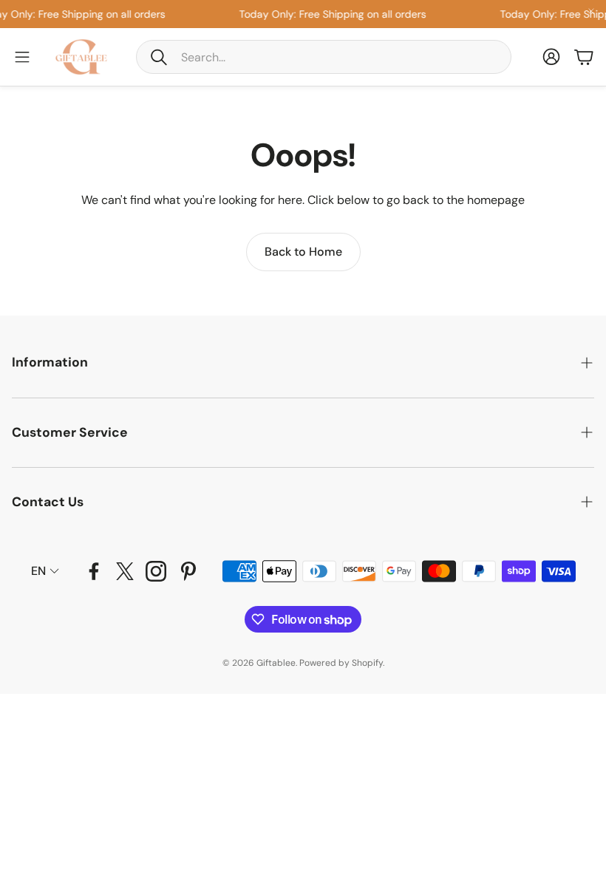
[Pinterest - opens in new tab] (188, 571)
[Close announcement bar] (591, 11)
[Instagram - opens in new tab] (156, 571)
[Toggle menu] (22, 57)
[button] (324, 57)
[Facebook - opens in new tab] (94, 571)
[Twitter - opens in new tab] (125, 571)
